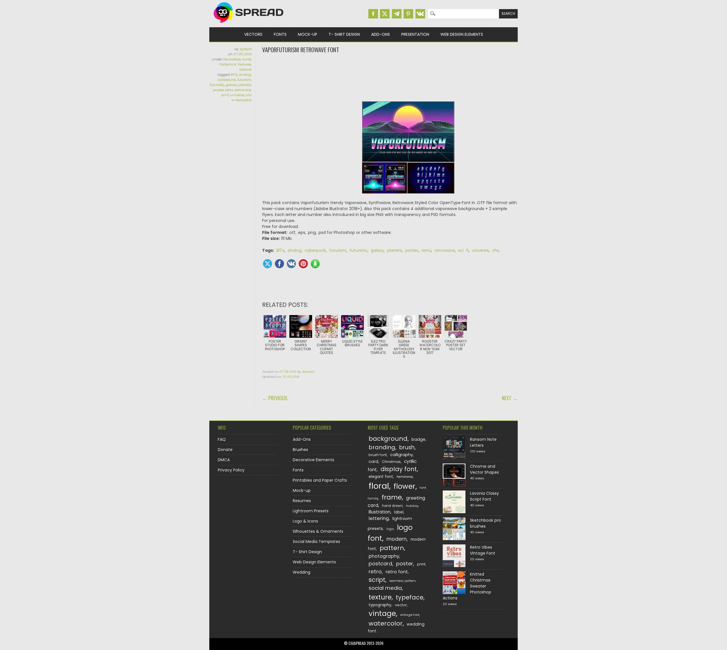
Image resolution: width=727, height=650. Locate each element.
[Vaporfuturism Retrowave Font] (408, 150)
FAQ (222, 439)
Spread (245, 49)
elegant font (381, 476)
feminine (405, 476)
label (399, 512)
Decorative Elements (313, 460)
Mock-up (307, 34)
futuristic (217, 84)
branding (382, 447)
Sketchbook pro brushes (485, 523)
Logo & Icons (305, 521)
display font (399, 469)
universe (237, 95)
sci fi (224, 95)
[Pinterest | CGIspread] (408, 13)
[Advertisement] (390, 77)
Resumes (302, 501)
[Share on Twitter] (267, 263)
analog (245, 74)
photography (384, 556)
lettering (379, 518)
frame (392, 497)
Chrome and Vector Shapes (484, 469)
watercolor (386, 623)
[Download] (315, 263)
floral (379, 486)
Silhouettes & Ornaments (318, 531)
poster (218, 89)
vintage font (409, 615)
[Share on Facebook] (279, 263)
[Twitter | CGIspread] (385, 13)
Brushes (300, 449)
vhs (248, 95)
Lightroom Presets (311, 511)
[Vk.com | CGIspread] (420, 13)
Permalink (243, 100)
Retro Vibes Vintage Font (482, 550)
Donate (225, 449)
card (373, 461)
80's (233, 74)
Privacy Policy (231, 470)
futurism (244, 79)
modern (397, 538)
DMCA (224, 460)
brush (407, 447)
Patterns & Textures (235, 64)
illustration (379, 512)
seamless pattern (402, 581)
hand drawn (392, 506)
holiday (412, 506)
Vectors (253, 34)
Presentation (415, 34)
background (388, 438)
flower (404, 486)
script (377, 580)
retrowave (242, 89)
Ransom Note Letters (483, 442)
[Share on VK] (291, 263)
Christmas (391, 461)
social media (385, 588)
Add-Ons (380, 34)
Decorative (231, 59)
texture (380, 597)
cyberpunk (226, 79)
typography (380, 605)
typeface (409, 597)
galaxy (231, 84)
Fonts (280, 34)
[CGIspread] (248, 24)
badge (418, 439)
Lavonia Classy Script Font (484, 496)
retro (229, 89)
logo (390, 529)
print (421, 564)
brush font (378, 454)
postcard (380, 563)
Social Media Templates (316, 541)
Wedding (301, 572)
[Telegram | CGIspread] (397, 13)
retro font (397, 572)
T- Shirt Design (344, 34)
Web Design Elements (461, 34)
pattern (392, 548)
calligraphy (401, 455)
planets (244, 84)
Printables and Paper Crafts (320, 480)
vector (401, 605)
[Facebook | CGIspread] (373, 13)
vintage (382, 613)
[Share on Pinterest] (303, 263)
